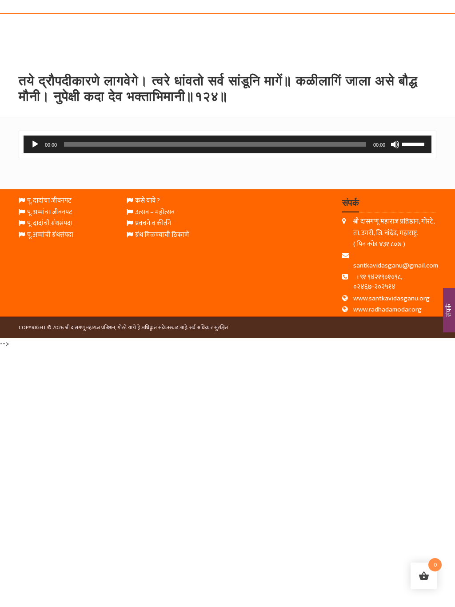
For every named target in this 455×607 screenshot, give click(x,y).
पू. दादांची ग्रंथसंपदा (49, 224)
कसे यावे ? (147, 201)
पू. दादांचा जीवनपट (49, 201)
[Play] (35, 144)
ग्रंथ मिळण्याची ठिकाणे (162, 235)
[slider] (414, 144)
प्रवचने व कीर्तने (153, 224)
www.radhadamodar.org (387, 310)
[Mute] (395, 144)
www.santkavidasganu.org (391, 299)
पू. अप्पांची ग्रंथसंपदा (50, 235)
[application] (227, 144)
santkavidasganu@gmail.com (395, 265)
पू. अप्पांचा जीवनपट (49, 213)
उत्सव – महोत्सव (155, 213)
